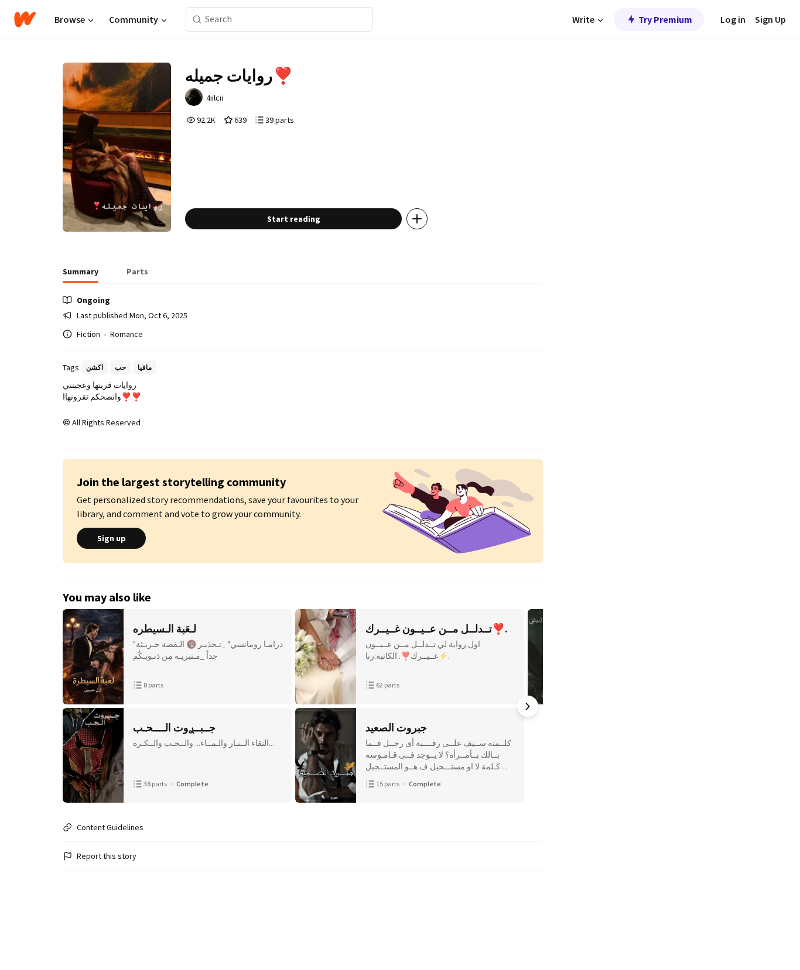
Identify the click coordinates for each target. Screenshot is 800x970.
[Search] (197, 20)
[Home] (25, 19)
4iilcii (214, 97)
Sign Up (770, 19)
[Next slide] (527, 706)
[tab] (80, 275)
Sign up (111, 538)
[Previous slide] (77, 706)
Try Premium (665, 19)
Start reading (293, 219)
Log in (733, 19)
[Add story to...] (417, 218)
